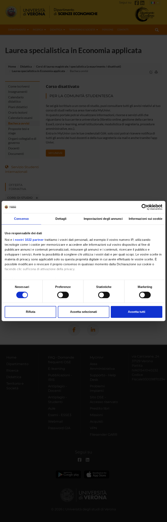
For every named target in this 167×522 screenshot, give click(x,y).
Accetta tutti (136, 312)
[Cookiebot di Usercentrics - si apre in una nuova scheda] (144, 207)
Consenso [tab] (21, 218)
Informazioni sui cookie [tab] (145, 218)
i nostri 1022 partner (28, 239)
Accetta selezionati (83, 312)
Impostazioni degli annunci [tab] (103, 218)
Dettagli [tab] (61, 218)
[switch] (63, 295)
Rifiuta (30, 312)
